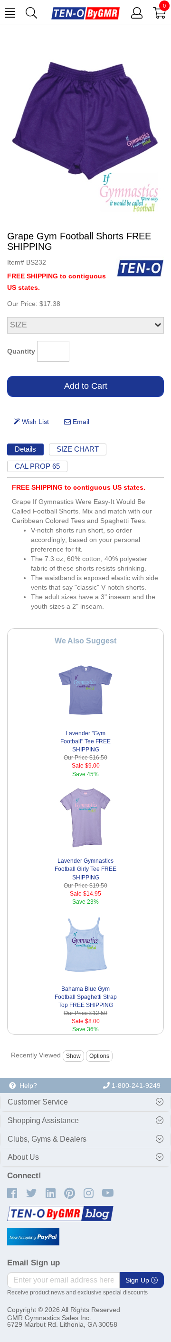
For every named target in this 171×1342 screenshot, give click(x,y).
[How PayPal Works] (33, 1236)
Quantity (21, 351)
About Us (23, 1157)
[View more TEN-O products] (140, 268)
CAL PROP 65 (37, 466)
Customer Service (38, 1102)
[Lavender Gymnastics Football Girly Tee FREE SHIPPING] (86, 818)
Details (25, 449)
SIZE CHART (78, 449)
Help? (26, 1085)
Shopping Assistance (43, 1120)
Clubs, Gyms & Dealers (47, 1139)
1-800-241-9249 (135, 1085)
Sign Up (138, 1280)
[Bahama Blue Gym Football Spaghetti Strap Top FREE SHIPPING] (86, 945)
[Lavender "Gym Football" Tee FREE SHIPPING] (86, 690)
